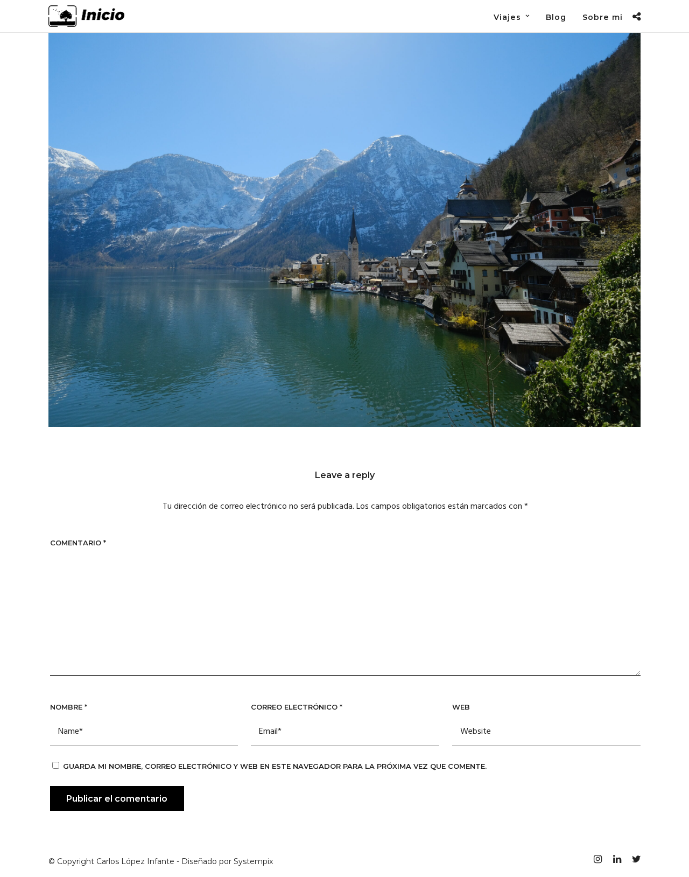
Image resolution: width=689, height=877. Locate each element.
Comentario (78, 542)
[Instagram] (597, 859)
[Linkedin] (617, 859)
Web (461, 707)
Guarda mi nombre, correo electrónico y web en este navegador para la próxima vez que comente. (275, 766)
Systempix (253, 861)
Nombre (68, 707)
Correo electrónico (296, 707)
